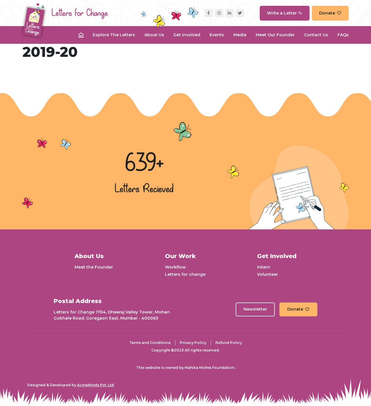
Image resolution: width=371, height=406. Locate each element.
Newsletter (255, 309)
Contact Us (316, 34)
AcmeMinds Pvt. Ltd (95, 385)
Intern (263, 267)
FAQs (343, 34)
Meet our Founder (275, 34)
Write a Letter (282, 13)
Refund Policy (228, 342)
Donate (327, 13)
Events (217, 34)
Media (239, 34)
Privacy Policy (193, 342)
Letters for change (185, 274)
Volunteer (267, 274)
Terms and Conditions (150, 342)
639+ (144, 163)
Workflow (175, 267)
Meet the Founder (93, 267)
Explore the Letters (114, 34)
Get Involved (186, 34)
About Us (154, 34)
